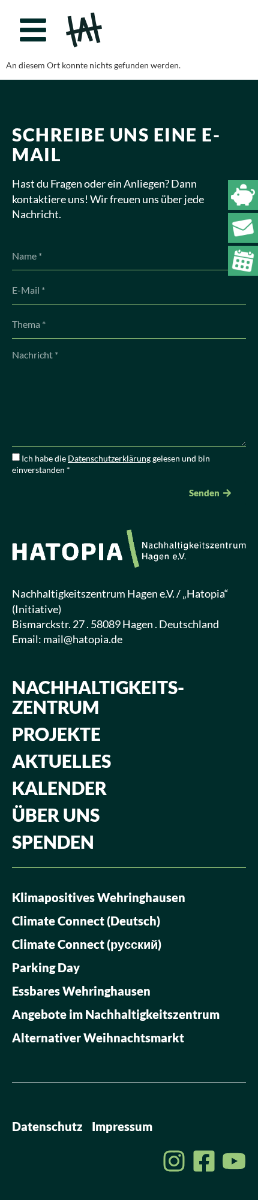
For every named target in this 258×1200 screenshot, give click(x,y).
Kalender (59, 787)
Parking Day (46, 967)
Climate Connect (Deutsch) (86, 920)
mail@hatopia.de (82, 639)
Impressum (122, 1126)
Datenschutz (47, 1126)
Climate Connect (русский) (86, 944)
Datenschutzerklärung (109, 458)
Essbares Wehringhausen (81, 991)
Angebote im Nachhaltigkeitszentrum (116, 1014)
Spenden (53, 841)
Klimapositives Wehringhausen (98, 897)
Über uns (56, 814)
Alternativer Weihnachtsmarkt (98, 1037)
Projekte (56, 733)
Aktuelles (61, 760)
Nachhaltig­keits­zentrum (98, 696)
